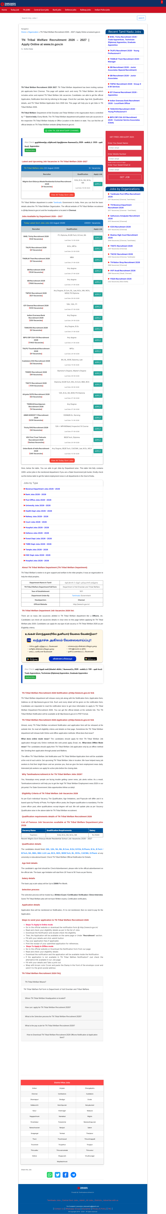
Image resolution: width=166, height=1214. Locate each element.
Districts (98, 1200)
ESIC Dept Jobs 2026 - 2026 (38, 555)
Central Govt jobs (41, 10)
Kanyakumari (89, 1105)
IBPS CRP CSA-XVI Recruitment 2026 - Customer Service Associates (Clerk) (124, 120)
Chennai (34, 1094)
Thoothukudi (62, 1139)
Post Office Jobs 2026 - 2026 (38, 500)
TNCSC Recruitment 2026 (121, 255)
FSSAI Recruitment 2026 (119, 280)
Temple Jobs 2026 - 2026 (37, 549)
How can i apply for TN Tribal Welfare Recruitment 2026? (48, 1007)
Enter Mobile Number (117, 154)
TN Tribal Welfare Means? (35, 982)
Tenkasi (62, 1133)
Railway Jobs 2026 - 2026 (37, 516)
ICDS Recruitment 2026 (119, 228)
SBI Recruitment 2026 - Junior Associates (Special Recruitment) (122, 68)
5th (56, 849)
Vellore (34, 1156)
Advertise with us (110, 1200)
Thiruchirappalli (89, 1139)
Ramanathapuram (90, 1122)
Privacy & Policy (99, 1209)
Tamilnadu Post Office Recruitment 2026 (124, 196)
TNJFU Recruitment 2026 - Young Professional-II (123, 51)
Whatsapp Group (73, 1209)
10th (47, 849)
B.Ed (72, 849)
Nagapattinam (34, 1116)
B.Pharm (86, 849)
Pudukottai (62, 1122)
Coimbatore (62, 1094)
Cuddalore (89, 1094)
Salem (90, 1128)
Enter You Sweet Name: (118, 143)
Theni (34, 1139)
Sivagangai (34, 1133)
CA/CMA (85, 853)
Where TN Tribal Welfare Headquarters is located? (45, 998)
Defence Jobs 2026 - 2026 (37, 533)
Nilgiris (89, 1116)
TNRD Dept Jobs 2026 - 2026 (38, 544)
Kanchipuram (62, 1105)
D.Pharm (93, 853)
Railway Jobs (85, 10)
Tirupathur (62, 1145)
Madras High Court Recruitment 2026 (123, 237)
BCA (53, 853)
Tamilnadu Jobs (54, 1200)
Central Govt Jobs (70, 1200)
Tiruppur (90, 1145)
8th (60, 849)
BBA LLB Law (43, 853)
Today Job (15, 10)
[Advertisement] (62, 69)
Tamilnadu (57, 202)
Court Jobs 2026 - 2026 (36, 522)
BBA (34, 853)
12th (52, 849)
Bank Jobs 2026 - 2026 (36, 494)
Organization (33, 32)
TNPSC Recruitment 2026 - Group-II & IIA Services (124, 85)
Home (4, 10)
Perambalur (35, 1122)
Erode (90, 1099)
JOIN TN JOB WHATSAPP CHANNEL (63, 130)
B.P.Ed (78, 849)
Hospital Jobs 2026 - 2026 (37, 527)
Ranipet (62, 1128)
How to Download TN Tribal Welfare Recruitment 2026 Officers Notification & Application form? (62, 1036)
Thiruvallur (34, 1150)
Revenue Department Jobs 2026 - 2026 (43, 489)
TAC (109, 1209)
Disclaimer (86, 1209)
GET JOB (125, 177)
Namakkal (62, 1116)
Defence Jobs (70, 10)
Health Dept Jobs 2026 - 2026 (39, 511)
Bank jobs (57, 10)
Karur (34, 1111)
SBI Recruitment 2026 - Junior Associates (122, 76)
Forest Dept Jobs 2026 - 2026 (39, 538)
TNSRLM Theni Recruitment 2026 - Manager (124, 60)
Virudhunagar (90, 1156)
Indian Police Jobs (102, 10)
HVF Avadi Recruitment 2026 (121, 271)
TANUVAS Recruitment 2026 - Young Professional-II (122, 110)
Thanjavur (89, 1133)
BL (73, 853)
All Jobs (89, 1200)
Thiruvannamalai (62, 1150)
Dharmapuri (34, 1099)
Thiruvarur (89, 1150)
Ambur (34, 1088)
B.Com (66, 849)
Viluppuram (62, 1156)
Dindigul (62, 1099)
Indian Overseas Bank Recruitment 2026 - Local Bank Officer (124, 101)
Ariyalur (62, 1088)
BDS (58, 853)
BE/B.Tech (66, 853)
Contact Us (59, 1209)
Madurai (90, 1111)
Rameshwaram (34, 1128)
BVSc (77, 853)
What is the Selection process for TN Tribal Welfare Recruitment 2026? (53, 1016)
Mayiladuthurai (62, 1161)
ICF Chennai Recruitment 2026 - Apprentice (123, 93)
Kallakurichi (34, 1105)
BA (29, 853)
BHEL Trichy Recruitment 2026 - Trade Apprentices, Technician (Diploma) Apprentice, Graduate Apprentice (123, 41)
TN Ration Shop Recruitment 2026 (124, 263)
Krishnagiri (62, 1111)
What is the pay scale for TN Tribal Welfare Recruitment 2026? (50, 1026)
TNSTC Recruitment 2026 (120, 247)
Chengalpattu (90, 1088)
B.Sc (93, 849)
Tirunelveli (34, 1145)
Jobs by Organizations (125, 189)
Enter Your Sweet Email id (119, 165)
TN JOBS (26, 10)
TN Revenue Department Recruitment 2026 (122, 207)
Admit (82, 1200)
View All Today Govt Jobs (62, 195)
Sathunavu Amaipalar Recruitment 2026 (124, 218)
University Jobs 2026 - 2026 (38, 505)
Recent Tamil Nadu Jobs (124, 31)
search (141, 18)
